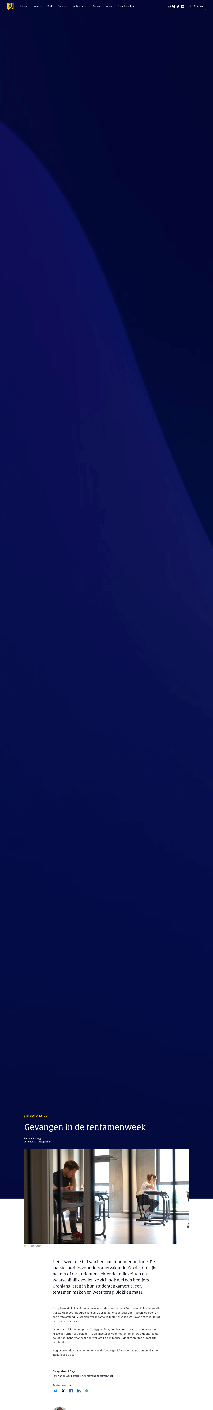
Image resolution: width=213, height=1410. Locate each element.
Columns (63, 6)
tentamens (90, 1376)
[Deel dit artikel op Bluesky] (55, 1391)
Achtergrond (80, 6)
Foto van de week (62, 1376)
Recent (24, 6)
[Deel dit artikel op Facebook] (71, 1391)
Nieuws (37, 6)
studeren (78, 1376)
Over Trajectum (126, 6)
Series (96, 6)
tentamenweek (105, 1376)
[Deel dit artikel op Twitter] (63, 1391)
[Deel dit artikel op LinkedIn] (79, 1391)
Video (109, 6)
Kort (49, 6)
